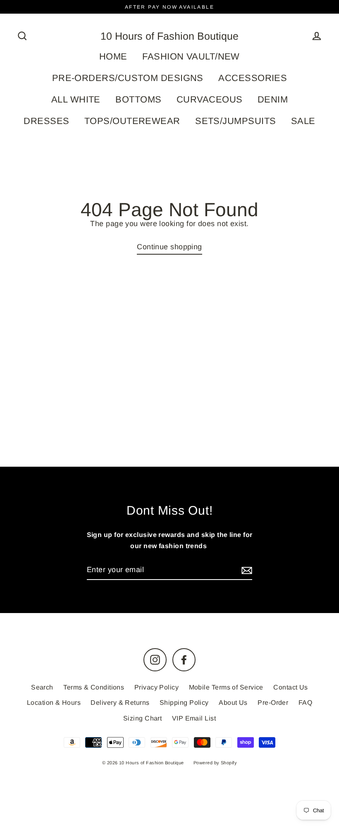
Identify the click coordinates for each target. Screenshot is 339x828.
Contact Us (290, 687)
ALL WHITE (75, 99)
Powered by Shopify (215, 762)
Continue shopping (169, 247)
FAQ (305, 702)
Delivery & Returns (120, 702)
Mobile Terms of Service (226, 687)
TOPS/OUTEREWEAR (132, 121)
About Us (233, 702)
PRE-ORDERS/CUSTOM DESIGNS (127, 78)
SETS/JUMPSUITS (235, 121)
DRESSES (46, 121)
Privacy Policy (156, 687)
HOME (113, 56)
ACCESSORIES (252, 78)
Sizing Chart (142, 718)
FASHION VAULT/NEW (191, 56)
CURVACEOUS (210, 99)
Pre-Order (273, 702)
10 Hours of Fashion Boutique (169, 36)
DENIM (273, 99)
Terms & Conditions (93, 687)
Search (42, 687)
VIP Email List (194, 718)
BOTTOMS (138, 99)
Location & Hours (54, 702)
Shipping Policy (184, 702)
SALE (303, 121)
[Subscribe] (245, 570)
